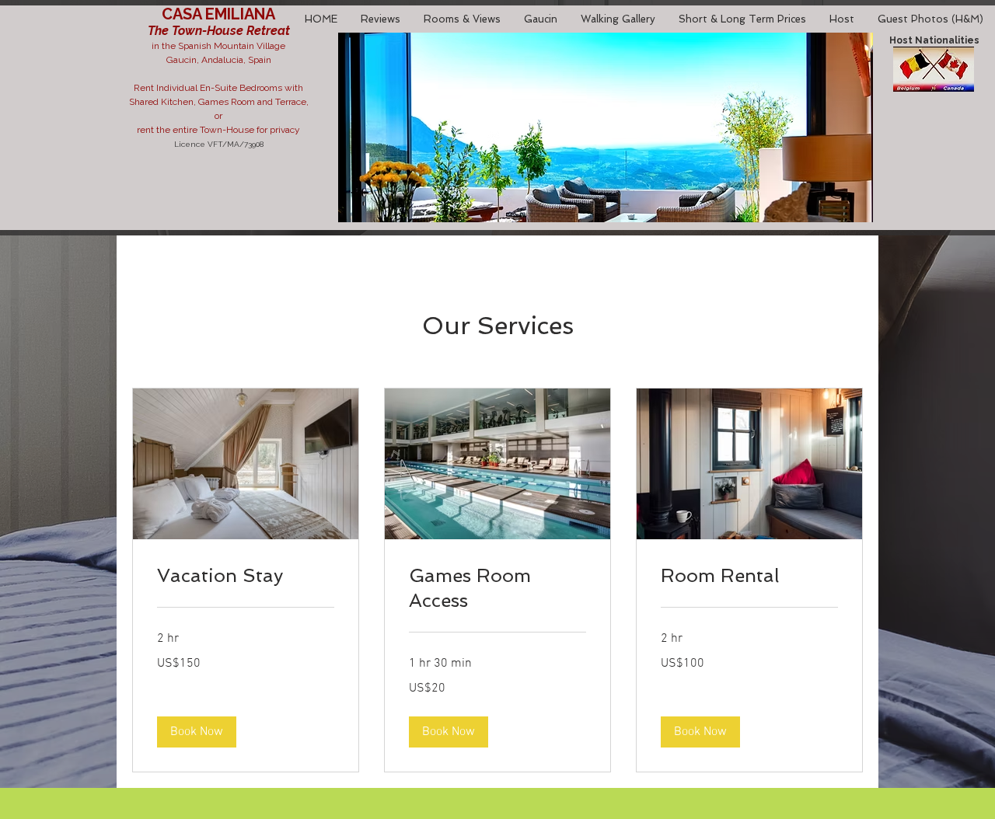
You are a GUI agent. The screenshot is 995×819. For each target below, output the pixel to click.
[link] (245, 575)
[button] (196, 732)
